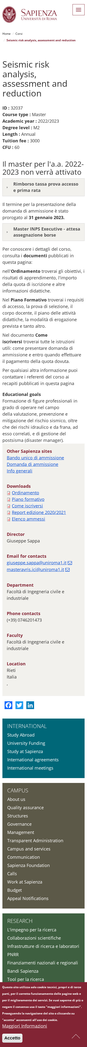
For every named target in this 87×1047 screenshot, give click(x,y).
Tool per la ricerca (25, 979)
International (27, 725)
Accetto (12, 1038)
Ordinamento (25, 493)
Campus (17, 790)
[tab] (43, 187)
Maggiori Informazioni (24, 1026)
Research (20, 920)
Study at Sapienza (25, 751)
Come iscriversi (27, 506)
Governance (19, 824)
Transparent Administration (35, 840)
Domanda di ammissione (32, 464)
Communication (23, 857)
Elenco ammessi (28, 519)
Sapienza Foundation (28, 865)
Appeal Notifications (28, 898)
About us (16, 799)
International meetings (30, 768)
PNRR (13, 954)
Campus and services (29, 849)
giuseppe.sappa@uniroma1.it (36, 563)
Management (20, 832)
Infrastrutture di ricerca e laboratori (43, 946)
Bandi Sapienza (22, 971)
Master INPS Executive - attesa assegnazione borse (46, 232)
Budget (14, 890)
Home (6, 34)
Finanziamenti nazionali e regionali (42, 963)
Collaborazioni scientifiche (34, 938)
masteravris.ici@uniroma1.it (35, 569)
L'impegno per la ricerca (31, 930)
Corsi (18, 34)
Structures (17, 816)
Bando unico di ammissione (35, 458)
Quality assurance (25, 807)
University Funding (26, 743)
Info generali (19, 471)
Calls (12, 873)
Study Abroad (21, 735)
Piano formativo (28, 499)
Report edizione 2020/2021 (39, 512)
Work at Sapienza (24, 882)
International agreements (33, 760)
